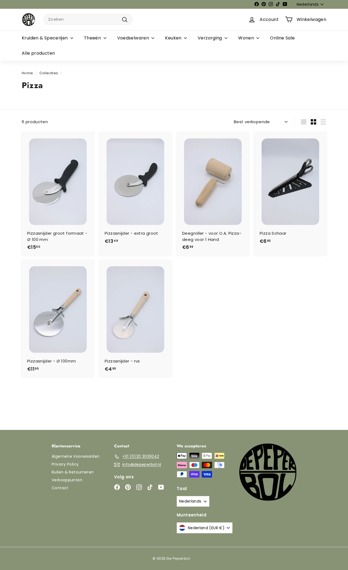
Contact (60, 488)
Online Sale (282, 38)
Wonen (246, 38)
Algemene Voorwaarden (76, 456)
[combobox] (88, 19)
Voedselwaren (133, 38)
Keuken (174, 38)
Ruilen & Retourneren (73, 472)
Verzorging (210, 38)
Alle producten (38, 53)
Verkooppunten (67, 480)
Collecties (48, 73)
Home (27, 73)
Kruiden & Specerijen (45, 38)
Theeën (93, 38)
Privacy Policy (65, 464)
